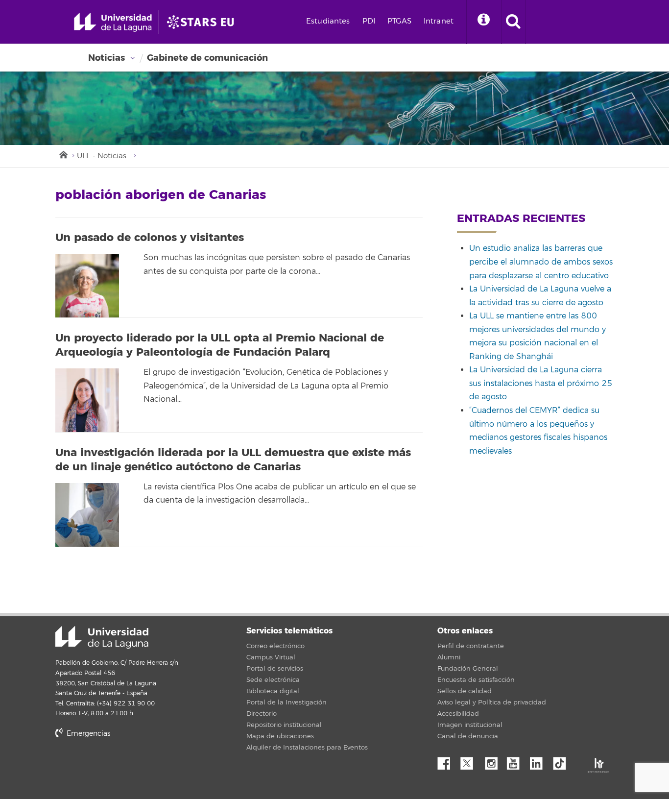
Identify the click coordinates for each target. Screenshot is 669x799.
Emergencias (87, 733)
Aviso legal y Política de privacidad (491, 702)
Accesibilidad (458, 714)
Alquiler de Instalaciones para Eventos (307, 747)
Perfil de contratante (470, 646)
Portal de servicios (274, 669)
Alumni (448, 657)
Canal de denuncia (467, 736)
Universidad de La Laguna (101, 637)
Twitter (470, 760)
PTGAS (399, 21)
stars (128, 767)
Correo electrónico (275, 646)
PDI (368, 21)
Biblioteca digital (272, 691)
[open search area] (513, 22)
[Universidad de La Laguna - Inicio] (116, 22)
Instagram (493, 760)
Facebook (447, 760)
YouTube (516, 760)
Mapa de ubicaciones (280, 736)
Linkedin (539, 760)
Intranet (439, 21)
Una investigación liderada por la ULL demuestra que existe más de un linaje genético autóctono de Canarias (233, 460)
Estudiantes (328, 21)
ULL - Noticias (101, 156)
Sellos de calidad (464, 691)
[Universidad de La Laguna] (203, 22)
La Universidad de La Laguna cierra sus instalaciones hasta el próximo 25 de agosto (540, 383)
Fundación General (467, 669)
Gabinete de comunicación (207, 58)
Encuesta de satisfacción (476, 680)
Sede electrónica (273, 680)
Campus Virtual (270, 657)
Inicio (62, 154)
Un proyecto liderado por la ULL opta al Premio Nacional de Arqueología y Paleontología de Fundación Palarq (219, 345)
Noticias (106, 58)
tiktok (562, 760)
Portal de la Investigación (286, 702)
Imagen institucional (469, 725)
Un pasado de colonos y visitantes (149, 237)
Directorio (261, 714)
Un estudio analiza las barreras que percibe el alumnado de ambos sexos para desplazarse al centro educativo (541, 261)
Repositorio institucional (284, 725)
